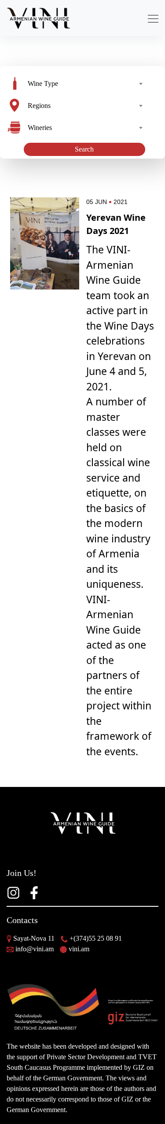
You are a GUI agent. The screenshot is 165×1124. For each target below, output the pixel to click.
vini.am (79, 949)
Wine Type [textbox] (43, 83)
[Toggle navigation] (150, 18)
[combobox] (85, 84)
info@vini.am (34, 949)
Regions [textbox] (39, 105)
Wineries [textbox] (40, 127)
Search (84, 149)
